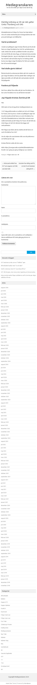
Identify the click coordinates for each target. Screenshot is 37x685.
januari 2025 (4, 348)
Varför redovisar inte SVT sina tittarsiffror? (13, 269)
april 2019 (4, 569)
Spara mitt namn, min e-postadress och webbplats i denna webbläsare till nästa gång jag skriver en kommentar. (16, 237)
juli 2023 (3, 406)
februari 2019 (5, 576)
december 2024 (5, 351)
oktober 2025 (5, 319)
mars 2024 (4, 380)
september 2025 (5, 322)
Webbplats (4, 224)
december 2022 (5, 428)
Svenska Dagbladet (6, 653)
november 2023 (5, 393)
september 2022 (5, 438)
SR (18, 154)
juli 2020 (3, 521)
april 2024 (4, 377)
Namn (3, 207)
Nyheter (3, 637)
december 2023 (5, 390)
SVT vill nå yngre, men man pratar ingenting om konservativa (18, 272)
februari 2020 (5, 537)
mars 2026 (4, 303)
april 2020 (4, 531)
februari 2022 (5, 460)
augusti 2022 (4, 441)
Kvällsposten (4, 627)
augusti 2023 (4, 403)
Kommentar (4, 185)
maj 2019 (3, 566)
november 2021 (5, 470)
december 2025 (5, 313)
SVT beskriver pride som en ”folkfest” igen (13, 262)
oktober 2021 (5, 473)
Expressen (4, 611)
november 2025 (5, 316)
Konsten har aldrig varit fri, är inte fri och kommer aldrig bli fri (27, 166)
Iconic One (9, 683)
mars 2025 (4, 342)
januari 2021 (4, 502)
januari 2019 (4, 579)
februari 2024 (5, 383)
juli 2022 (3, 444)
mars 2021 (4, 495)
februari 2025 (5, 345)
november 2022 (5, 431)
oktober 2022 (5, 435)
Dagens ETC (4, 602)
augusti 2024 (4, 364)
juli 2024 (3, 367)
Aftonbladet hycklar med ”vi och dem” (12, 265)
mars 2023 (4, 419)
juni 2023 (3, 409)
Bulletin (3, 599)
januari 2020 (4, 540)
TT (2, 659)
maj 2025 (3, 335)
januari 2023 (4, 425)
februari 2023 (5, 422)
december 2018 (5, 582)
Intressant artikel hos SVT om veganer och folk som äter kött (9, 166)
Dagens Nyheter (5, 605)
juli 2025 (3, 329)
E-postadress (5, 216)
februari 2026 (5, 306)
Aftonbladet (4, 595)
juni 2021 (3, 486)
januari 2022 (4, 463)
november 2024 (5, 355)
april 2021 (4, 492)
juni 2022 (3, 447)
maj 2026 (3, 297)
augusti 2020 (4, 518)
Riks (2, 643)
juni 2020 (3, 524)
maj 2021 (3, 489)
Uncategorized (5, 666)
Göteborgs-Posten (6, 624)
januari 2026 (4, 310)
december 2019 (5, 544)
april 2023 (4, 415)
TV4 (2, 663)
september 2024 (5, 361)
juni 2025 (3, 332)
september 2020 (5, 515)
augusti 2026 (4, 287)
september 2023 (5, 399)
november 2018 (5, 585)
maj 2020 (3, 528)
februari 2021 (5, 499)
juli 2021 (3, 483)
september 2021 (5, 476)
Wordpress (27, 683)
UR (2, 669)
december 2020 (5, 505)
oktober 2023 (5, 396)
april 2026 (4, 300)
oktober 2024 (5, 358)
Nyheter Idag (4, 640)
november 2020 (5, 508)
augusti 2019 (4, 556)
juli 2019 (3, 560)
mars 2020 (4, 534)
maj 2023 (3, 412)
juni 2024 (3, 371)
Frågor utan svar (12, 154)
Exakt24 (3, 608)
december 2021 (5, 467)
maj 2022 (3, 451)
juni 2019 (3, 563)
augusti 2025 (4, 326)
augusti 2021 (4, 479)
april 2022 (4, 454)
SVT (2, 656)
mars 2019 (4, 572)
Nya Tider (4, 634)
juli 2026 (3, 290)
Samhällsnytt (4, 647)
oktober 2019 (5, 550)
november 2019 (5, 547)
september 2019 (5, 553)
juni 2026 (3, 294)
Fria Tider (4, 621)
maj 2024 (3, 374)
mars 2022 (4, 457)
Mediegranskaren (19, 5)
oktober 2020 (5, 511)
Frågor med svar (5, 615)
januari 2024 (4, 387)
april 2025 (4, 338)
